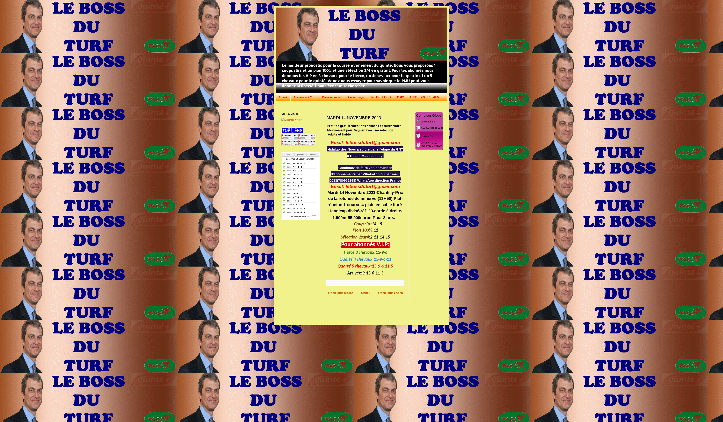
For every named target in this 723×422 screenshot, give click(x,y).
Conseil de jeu (356, 97)
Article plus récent (340, 292)
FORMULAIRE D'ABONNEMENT (419, 97)
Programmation (332, 97)
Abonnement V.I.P (305, 97)
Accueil (283, 97)
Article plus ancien (390, 292)
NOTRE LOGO (381, 97)
